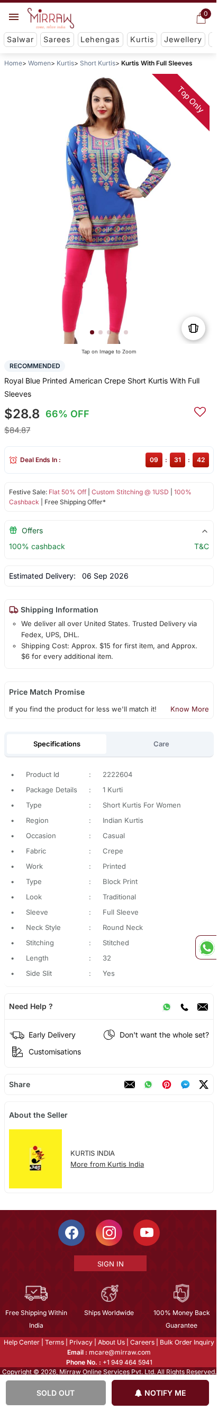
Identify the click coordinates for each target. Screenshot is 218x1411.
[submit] (200, 410)
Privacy (80, 1342)
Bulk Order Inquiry (186, 1342)
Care (161, 744)
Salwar (20, 39)
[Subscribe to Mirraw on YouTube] (146, 1233)
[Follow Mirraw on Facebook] (71, 1233)
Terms (53, 1342)
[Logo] (51, 18)
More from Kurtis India (107, 1164)
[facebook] (185, 1084)
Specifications (56, 744)
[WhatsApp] (166, 1006)
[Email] (202, 1006)
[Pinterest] (166, 1084)
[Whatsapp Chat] (205, 947)
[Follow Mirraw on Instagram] (108, 1233)
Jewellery (183, 39)
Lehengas (100, 39)
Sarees (57, 39)
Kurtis (142, 39)
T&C (201, 546)
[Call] (184, 1006)
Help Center (21, 1342)
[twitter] (203, 1084)
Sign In (109, 1264)
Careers (142, 1342)
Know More (189, 709)
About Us (110, 1342)
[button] (92, 332)
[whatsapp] (148, 1084)
